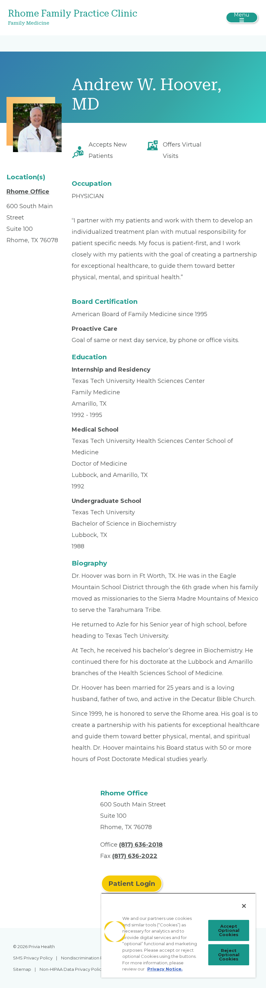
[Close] (244, 906)
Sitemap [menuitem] (22, 969)
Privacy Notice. (165, 968)
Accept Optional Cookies (228, 930)
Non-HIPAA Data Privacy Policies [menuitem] (73, 969)
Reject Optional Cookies (228, 954)
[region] (178, 935)
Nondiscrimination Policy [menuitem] (87, 957)
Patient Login (131, 883)
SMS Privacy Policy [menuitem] (33, 957)
